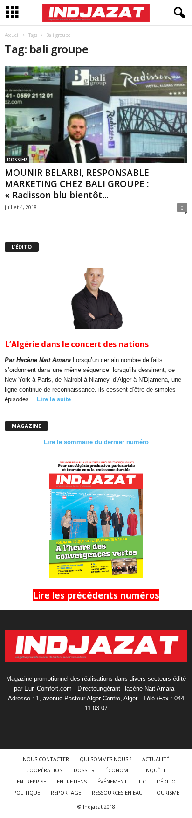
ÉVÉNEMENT (112, 781)
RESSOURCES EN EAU (117, 792)
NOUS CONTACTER (46, 758)
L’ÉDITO (166, 781)
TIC (142, 781)
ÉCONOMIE (118, 770)
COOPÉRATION (44, 770)
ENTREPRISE (31, 781)
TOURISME (166, 792)
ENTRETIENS (72, 781)
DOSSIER (17, 159)
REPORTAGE (66, 792)
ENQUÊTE (154, 770)
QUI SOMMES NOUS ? (105, 758)
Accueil (12, 35)
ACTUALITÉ (155, 758)
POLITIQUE (26, 792)
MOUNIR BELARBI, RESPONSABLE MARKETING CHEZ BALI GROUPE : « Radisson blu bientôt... (77, 184)
